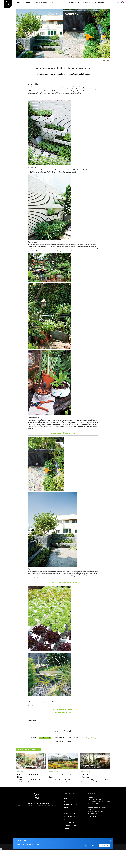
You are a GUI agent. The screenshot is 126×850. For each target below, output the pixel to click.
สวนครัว (69, 741)
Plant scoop (87, 2)
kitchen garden (59, 738)
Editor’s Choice (70, 826)
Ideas (53, 2)
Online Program (70, 838)
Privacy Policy (92, 816)
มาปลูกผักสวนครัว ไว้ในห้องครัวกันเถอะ (63, 433)
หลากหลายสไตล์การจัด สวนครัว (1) (63, 710)
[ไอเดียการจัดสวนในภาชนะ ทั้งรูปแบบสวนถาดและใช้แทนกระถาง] (95, 761)
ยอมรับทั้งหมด (105, 845)
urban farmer (73, 738)
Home (17, 60)
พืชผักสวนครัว (59, 741)
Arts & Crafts (69, 823)
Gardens (28, 2)
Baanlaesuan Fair (70, 835)
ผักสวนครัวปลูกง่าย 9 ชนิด (63, 712)
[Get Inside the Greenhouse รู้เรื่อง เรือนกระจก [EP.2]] (63, 761)
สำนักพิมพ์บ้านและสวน (100, 2)
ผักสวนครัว (84, 738)
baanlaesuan (45, 738)
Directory (68, 829)
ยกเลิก (93, 845)
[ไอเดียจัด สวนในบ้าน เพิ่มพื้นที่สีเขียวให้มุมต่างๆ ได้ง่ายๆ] (31, 761)
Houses (19, 2)
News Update (68, 832)
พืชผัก (92, 738)
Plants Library (74, 2)
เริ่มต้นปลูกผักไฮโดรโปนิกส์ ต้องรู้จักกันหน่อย (63, 582)
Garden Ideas (54, 771)
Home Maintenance (41, 2)
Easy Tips (62, 2)
